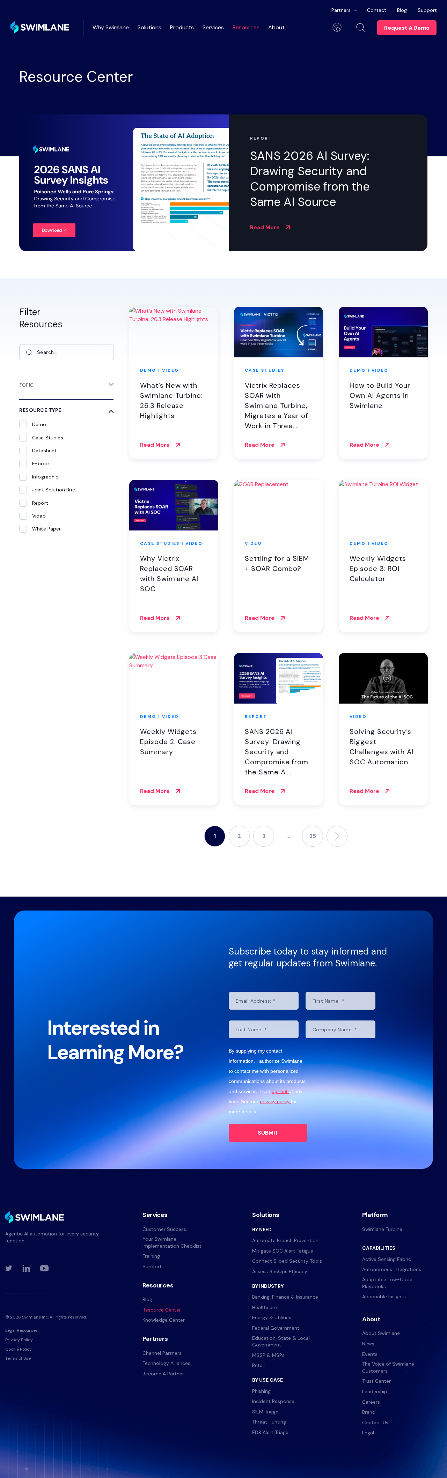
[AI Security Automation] (39, 27)
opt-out (280, 1091)
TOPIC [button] (26, 385)
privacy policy (275, 1101)
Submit (268, 1132)
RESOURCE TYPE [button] (40, 410)
